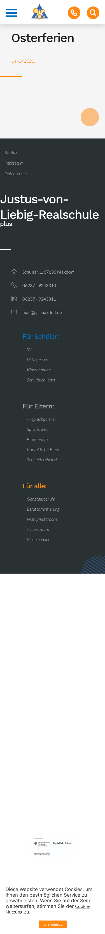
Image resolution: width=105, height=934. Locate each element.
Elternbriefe (37, 439)
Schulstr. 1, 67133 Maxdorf (48, 271)
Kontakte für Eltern (43, 449)
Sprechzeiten (38, 429)
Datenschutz (15, 173)
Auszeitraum (38, 529)
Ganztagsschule (41, 499)
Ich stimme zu (53, 924)
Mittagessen (37, 359)
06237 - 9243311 (39, 298)
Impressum (14, 163)
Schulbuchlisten (41, 380)
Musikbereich (38, 539)
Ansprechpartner (41, 419)
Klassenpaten (39, 369)
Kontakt (11, 152)
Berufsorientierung (43, 509)
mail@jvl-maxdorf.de (42, 312)
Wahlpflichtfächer (43, 519)
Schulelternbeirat (42, 459)
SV (29, 349)
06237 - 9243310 (39, 285)
